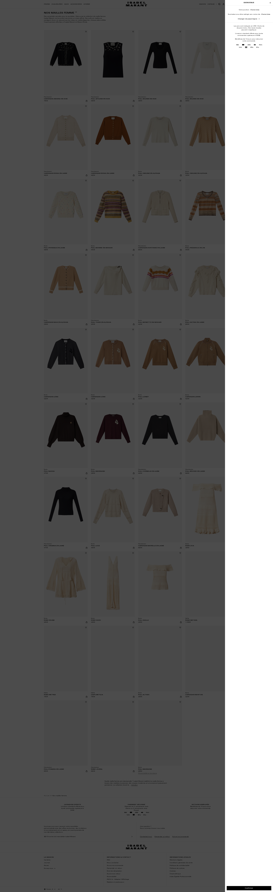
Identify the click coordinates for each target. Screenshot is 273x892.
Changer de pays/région (247, 19)
